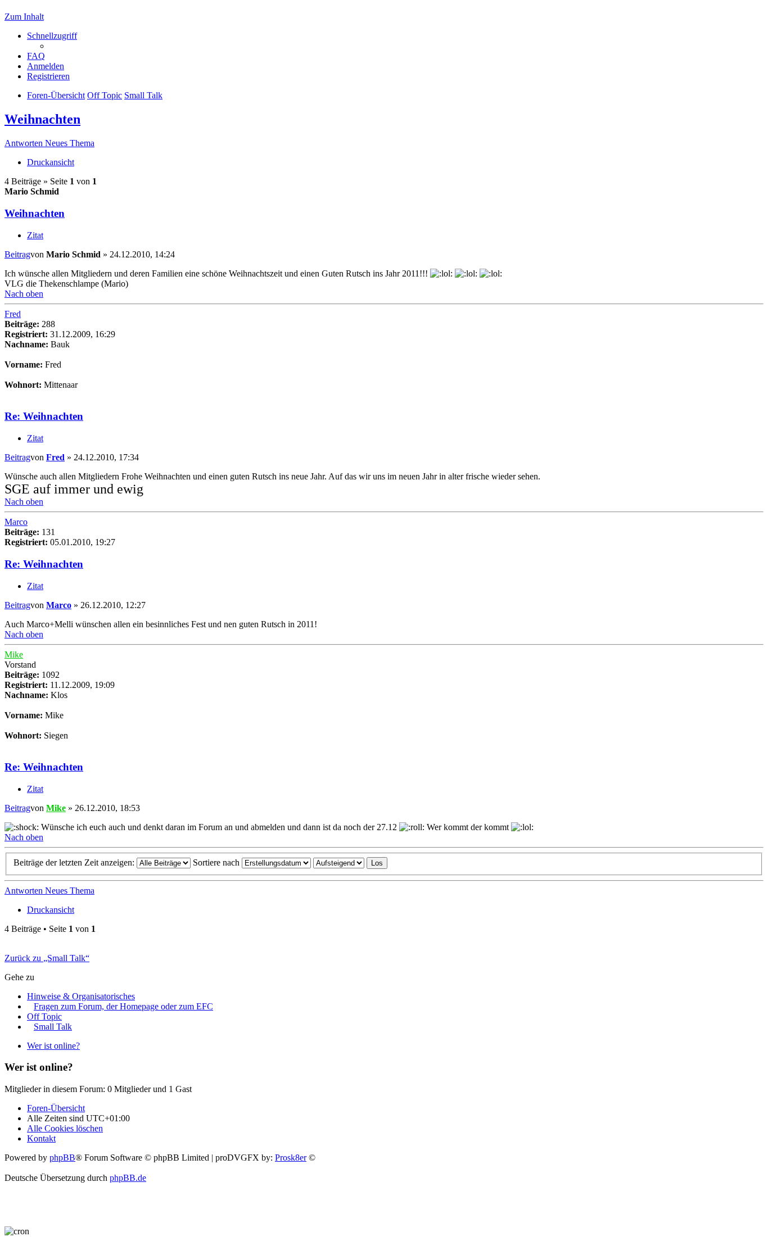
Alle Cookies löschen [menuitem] (65, 1128)
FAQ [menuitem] (36, 56)
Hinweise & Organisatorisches (81, 996)
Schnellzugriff (52, 35)
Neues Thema (69, 143)
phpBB (62, 1157)
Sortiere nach (217, 862)
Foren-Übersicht (56, 1108)
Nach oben (23, 293)
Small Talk (53, 1026)
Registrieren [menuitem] (48, 76)
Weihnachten (42, 119)
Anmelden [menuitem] (45, 66)
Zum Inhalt (24, 16)
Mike (13, 654)
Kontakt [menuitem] (41, 1138)
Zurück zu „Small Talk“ (46, 958)
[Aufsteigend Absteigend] (338, 862)
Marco (16, 522)
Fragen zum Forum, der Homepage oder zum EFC (123, 1006)
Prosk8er (290, 1157)
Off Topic (44, 1016)
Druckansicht (50, 162)
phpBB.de (128, 1178)
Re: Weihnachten (43, 416)
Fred (12, 314)
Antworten (24, 143)
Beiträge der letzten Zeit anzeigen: (75, 862)
